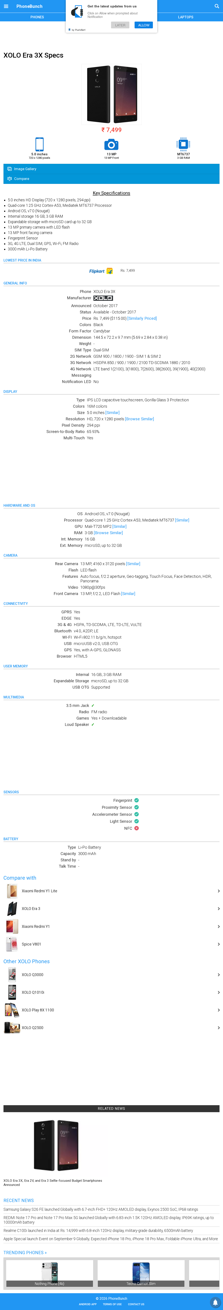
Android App (88, 1304)
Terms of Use (112, 1304)
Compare (21, 178)
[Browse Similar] (139, 419)
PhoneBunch (29, 6)
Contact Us (136, 1304)
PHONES (37, 17)
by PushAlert (78, 29)
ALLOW (143, 25)
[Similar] (112, 412)
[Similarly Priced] (142, 318)
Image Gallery (24, 169)
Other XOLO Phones (26, 961)
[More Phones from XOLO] (103, 299)
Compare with (19, 878)
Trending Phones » (25, 1252)
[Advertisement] (111, 35)
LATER (120, 25)
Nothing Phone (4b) (49, 1284)
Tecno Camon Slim (141, 1284)
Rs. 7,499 (127, 270)
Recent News (18, 1200)
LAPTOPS (185, 17)
